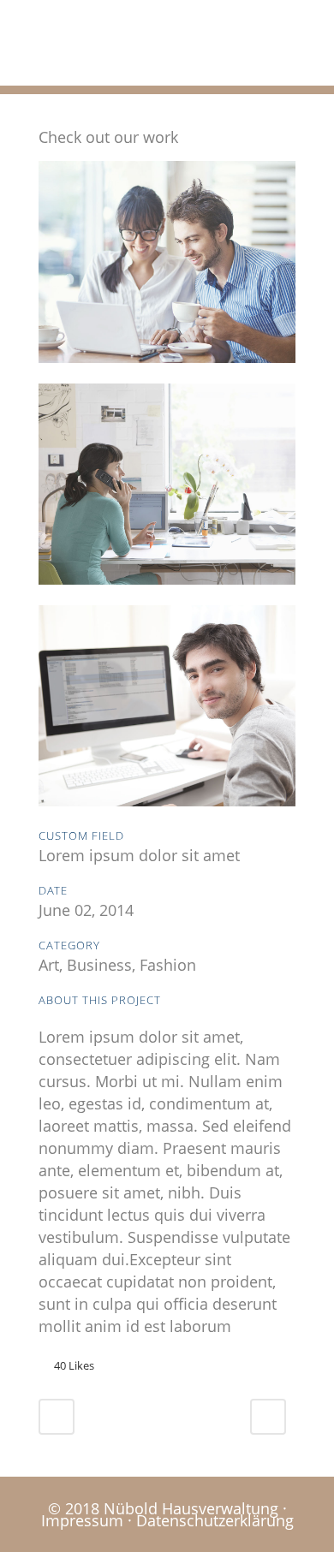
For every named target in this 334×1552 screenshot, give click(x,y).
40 (74, 1365)
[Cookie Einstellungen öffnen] (31, 1529)
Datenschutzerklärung (215, 1520)
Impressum (82, 1520)
